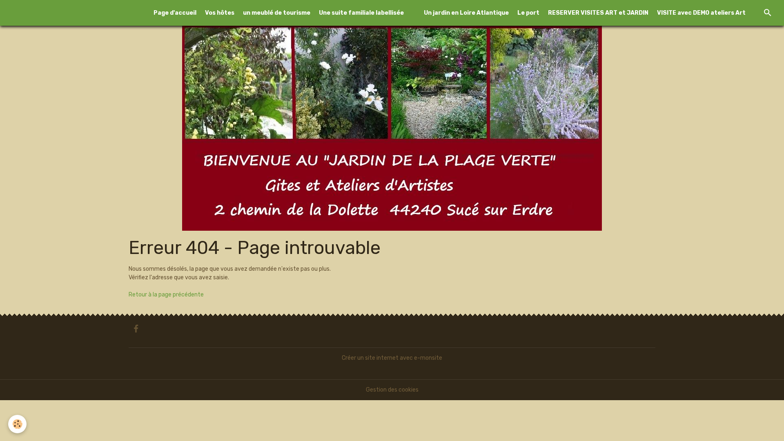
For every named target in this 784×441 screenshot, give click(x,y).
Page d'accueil (175, 12)
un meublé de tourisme (276, 12)
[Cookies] (17, 424)
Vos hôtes (219, 12)
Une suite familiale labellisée (361, 12)
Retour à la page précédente (166, 294)
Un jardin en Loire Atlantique (466, 12)
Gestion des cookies (392, 389)
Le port (528, 12)
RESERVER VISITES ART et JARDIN (598, 12)
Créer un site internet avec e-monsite (392, 357)
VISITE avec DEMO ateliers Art (701, 12)
